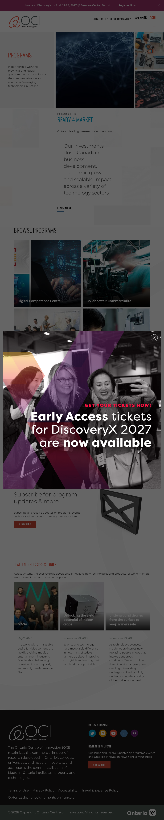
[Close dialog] (154, 337)
